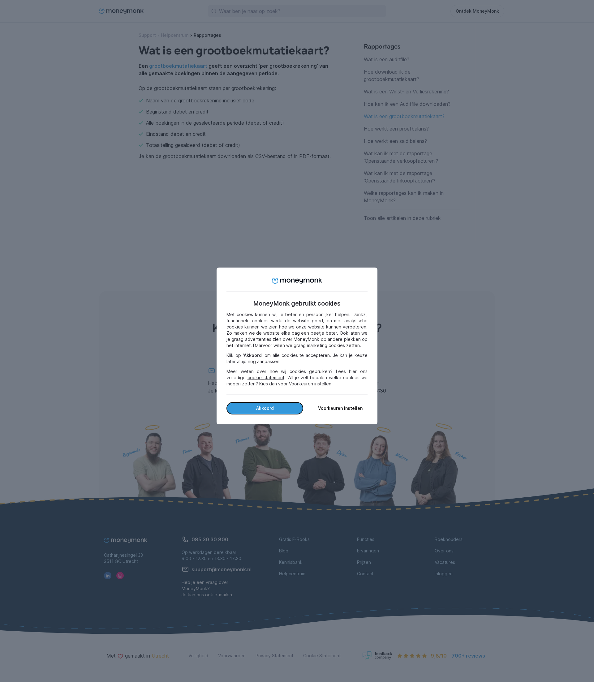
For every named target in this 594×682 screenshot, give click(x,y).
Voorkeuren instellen (340, 408)
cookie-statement (266, 377)
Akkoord (265, 408)
